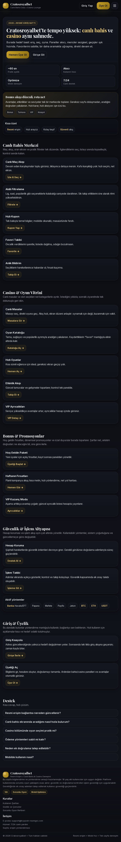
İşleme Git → (15, 588)
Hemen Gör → (15, 487)
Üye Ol (103, 5)
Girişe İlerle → (15, 655)
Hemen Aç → (15, 371)
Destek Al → (14, 560)
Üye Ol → (13, 682)
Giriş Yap (87, 5)
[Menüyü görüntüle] (114, 5)
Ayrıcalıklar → (15, 510)
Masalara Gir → (16, 320)
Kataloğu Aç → (16, 348)
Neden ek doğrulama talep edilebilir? (28, 748)
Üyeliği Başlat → (17, 464)
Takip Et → (13, 274)
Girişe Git (39, 54)
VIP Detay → (14, 418)
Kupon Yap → (15, 228)
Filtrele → (13, 204)
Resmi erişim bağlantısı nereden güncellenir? (33, 713)
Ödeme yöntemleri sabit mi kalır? (25, 739)
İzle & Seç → (15, 177)
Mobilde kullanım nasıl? (19, 757)
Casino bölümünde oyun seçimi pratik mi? (31, 730)
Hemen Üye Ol (18, 54)
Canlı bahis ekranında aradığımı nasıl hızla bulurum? (37, 721)
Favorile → (13, 251)
